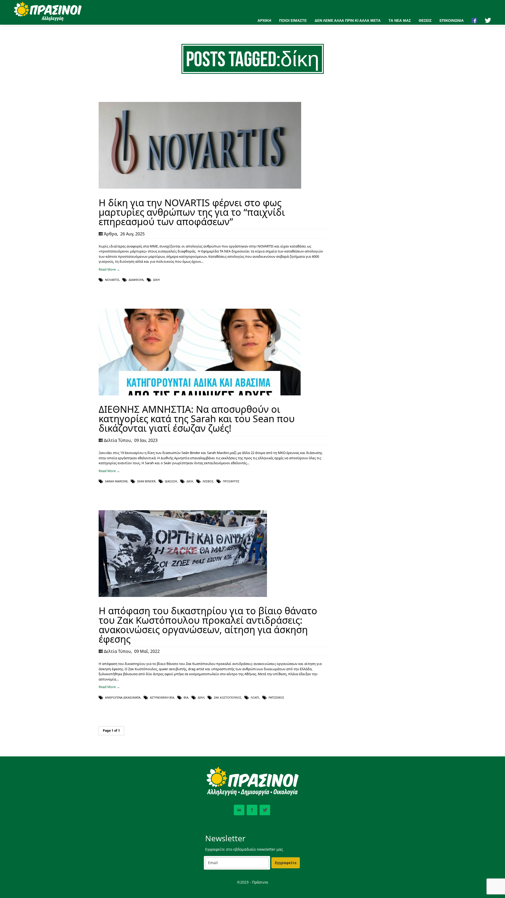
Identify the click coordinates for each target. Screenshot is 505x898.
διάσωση (171, 481)
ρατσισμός (276, 697)
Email (239, 810)
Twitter (265, 810)
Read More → (109, 269)
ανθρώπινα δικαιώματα (122, 697)
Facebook (252, 810)
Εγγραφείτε (286, 862)
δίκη (156, 280)
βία (186, 697)
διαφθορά (136, 280)
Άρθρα (110, 234)
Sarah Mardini (116, 481)
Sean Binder (146, 481)
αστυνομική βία (162, 697)
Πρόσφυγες (231, 481)
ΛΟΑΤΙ (255, 697)
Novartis (112, 280)
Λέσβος (208, 481)
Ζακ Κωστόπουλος (227, 697)
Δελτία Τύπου (117, 440)
